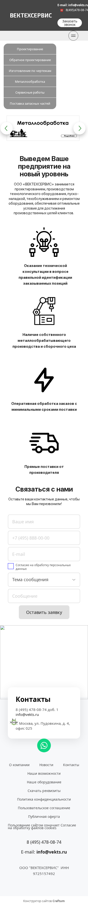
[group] (43, 128)
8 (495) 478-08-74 (44, 842)
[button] (6, 128)
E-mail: (44, 852)
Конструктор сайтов (44, 901)
